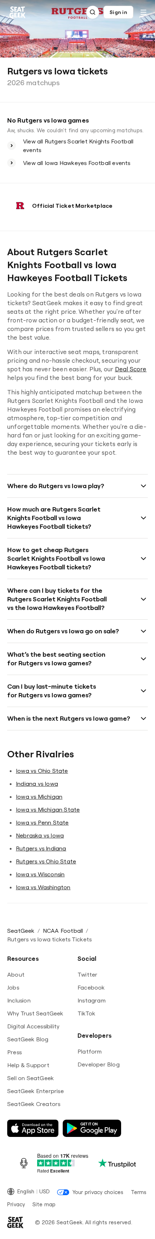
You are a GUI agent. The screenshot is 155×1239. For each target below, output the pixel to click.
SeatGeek (21, 930)
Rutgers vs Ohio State (46, 861)
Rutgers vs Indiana (41, 848)
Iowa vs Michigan (39, 796)
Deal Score (131, 369)
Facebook (91, 987)
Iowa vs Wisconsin (40, 874)
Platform (90, 1051)
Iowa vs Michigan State (48, 809)
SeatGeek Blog (28, 1039)
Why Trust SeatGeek (35, 1013)
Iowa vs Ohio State (42, 770)
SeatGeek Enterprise (35, 1091)
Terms (139, 1192)
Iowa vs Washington (43, 887)
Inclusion (19, 1000)
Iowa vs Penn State (42, 822)
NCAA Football (63, 930)
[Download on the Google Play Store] (92, 1128)
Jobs (13, 987)
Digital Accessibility (33, 1026)
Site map (44, 1204)
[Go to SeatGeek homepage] (17, 12)
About (16, 974)
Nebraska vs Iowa (40, 835)
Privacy (16, 1204)
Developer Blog (99, 1064)
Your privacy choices (97, 1192)
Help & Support (28, 1065)
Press (14, 1052)
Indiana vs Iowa (37, 783)
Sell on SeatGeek (30, 1078)
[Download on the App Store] (32, 1128)
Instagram (92, 1000)
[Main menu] (143, 12)
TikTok (86, 1013)
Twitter (87, 974)
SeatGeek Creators (33, 1103)
